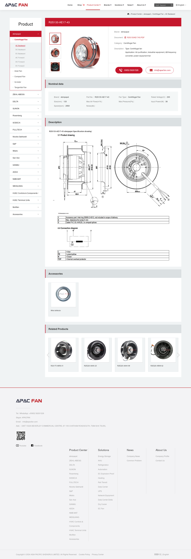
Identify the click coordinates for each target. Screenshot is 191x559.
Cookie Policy (84, 554)
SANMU (16, 165)
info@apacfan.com (162, 70)
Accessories (18, 214)
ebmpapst (147, 14)
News (129, 5)
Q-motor (17, 82)
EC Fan (101, 508)
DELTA (15, 101)
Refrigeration (103, 464)
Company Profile (162, 456)
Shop (79, 5)
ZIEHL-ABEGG (18, 94)
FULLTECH (17, 129)
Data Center (103, 486)
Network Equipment (106, 495)
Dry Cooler (102, 504)
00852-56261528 (131, 70)
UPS (100, 491)
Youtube (23, 445)
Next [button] (178, 355)
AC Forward (20, 57)
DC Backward (20, 49)
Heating (101, 478)
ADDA (15, 172)
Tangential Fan (20, 87)
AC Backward (170, 14)
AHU (100, 460)
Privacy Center (98, 554)
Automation (102, 469)
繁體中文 (157, 554)
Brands (107, 5)
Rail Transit (102, 482)
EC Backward (20, 53)
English (181, 5)
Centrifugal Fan (158, 14)
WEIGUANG (18, 186)
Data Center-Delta (105, 499)
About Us (140, 5)
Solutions (118, 5)
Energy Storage (104, 456)
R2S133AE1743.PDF (135, 37)
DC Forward (20, 62)
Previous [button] (48, 355)
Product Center (93, 5)
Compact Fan (19, 76)
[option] (86, 52)
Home (70, 5)
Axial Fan (18, 71)
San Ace (16, 157)
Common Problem (134, 460)
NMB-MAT (17, 179)
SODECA (16, 122)
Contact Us (160, 460)
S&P (14, 143)
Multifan (16, 207)
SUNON (16, 108)
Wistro (15, 150)
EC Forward (20, 66)
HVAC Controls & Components (25, 193)
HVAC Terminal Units (21, 200)
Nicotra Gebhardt (20, 136)
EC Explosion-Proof (106, 473)
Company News (133, 456)
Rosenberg (17, 115)
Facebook (38, 445)
